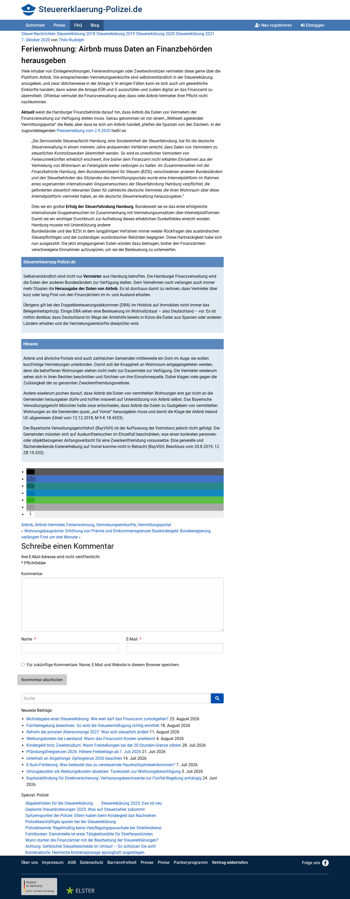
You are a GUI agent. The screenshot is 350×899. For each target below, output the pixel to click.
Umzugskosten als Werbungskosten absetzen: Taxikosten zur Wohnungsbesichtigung (103, 771)
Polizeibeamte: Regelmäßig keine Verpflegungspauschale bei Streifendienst (93, 827)
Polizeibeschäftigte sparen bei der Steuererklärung (70, 821)
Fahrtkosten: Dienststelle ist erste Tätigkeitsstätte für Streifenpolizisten (89, 834)
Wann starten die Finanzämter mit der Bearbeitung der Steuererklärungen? (92, 840)
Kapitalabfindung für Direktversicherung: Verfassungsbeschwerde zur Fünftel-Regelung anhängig (113, 778)
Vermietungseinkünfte (116, 524)
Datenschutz (91, 862)
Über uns (29, 862)
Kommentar (32, 573)
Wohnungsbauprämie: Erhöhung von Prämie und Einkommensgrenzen (86, 530)
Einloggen (315, 25)
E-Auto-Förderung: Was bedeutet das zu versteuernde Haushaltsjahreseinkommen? (100, 764)
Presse (147, 862)
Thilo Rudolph (71, 39)
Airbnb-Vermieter (50, 524)
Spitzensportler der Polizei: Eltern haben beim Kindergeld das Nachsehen (90, 815)
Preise (60, 25)
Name (28, 639)
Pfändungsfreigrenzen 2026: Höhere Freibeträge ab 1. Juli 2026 (83, 751)
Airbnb (27, 524)
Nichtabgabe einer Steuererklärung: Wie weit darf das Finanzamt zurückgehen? (97, 718)
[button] (30, 472)
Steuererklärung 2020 (155, 33)
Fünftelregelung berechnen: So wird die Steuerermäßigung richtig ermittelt (92, 725)
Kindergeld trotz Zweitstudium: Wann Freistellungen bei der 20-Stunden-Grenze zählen (103, 745)
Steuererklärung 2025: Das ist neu (131, 803)
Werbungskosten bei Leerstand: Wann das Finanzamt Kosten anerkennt (90, 738)
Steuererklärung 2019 (115, 33)
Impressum (52, 862)
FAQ (78, 25)
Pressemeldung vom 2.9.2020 (83, 130)
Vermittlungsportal (154, 524)
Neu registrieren (276, 25)
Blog (95, 25)
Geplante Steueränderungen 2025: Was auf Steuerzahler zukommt (85, 809)
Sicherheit (35, 25)
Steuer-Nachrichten (38, 33)
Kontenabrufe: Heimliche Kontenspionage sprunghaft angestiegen (85, 852)
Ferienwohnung (80, 524)
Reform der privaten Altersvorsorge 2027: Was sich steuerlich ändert (87, 732)
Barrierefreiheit (122, 862)
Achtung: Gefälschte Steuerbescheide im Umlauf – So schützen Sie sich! (90, 846)
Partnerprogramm (191, 862)
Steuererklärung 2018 (76, 33)
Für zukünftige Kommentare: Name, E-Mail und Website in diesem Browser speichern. (103, 664)
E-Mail (133, 639)
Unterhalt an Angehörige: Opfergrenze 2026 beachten (74, 758)
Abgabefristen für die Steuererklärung (59, 803)
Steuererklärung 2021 (195, 33)
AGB (72, 862)
